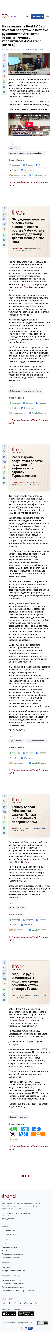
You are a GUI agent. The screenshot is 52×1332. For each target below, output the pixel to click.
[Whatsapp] (4, 1303)
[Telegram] (25, 1303)
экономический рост (32, 391)
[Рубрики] (47, 16)
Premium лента (8, 1234)
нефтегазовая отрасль (35, 741)
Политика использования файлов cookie (18, 1291)
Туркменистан (16, 741)
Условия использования (11, 1280)
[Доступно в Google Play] (26, 1313)
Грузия (13, 1117)
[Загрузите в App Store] (9, 1313)
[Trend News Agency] (8, 1197)
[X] (15, 1303)
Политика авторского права (13, 1287)
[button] (4, 55)
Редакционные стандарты (12, 1254)
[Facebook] (9, 1303)
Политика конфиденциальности (14, 1283)
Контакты (6, 1250)
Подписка (6, 1267)
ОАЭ (12, 908)
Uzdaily (11, 290)
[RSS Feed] (36, 1303)
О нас (4, 1243)
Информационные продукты (13, 1271)
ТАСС (26, 862)
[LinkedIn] (31, 1303)
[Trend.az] (9, 16)
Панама (21, 908)
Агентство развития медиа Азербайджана (27, 153)
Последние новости (9, 1230)
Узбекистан (15, 391)
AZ (26, 1328)
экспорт (23, 1117)
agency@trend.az (8, 1219)
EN (21, 1328)
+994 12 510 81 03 (8, 1216)
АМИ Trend (14, 148)
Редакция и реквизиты (11, 1247)
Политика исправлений (11, 1258)
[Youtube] (20, 1303)
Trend (26, 101)
